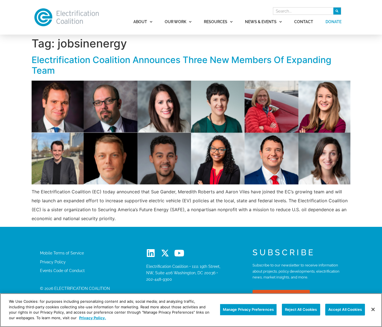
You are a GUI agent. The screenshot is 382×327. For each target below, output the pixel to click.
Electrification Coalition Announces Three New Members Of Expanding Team (181, 65)
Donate (333, 21)
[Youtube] (179, 253)
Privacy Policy (53, 261)
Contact (303, 21)
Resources (215, 21)
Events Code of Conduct (62, 270)
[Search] (337, 11)
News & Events (261, 21)
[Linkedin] (150, 253)
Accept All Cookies (345, 309)
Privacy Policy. (92, 317)
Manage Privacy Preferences (248, 309)
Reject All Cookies (301, 309)
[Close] (373, 309)
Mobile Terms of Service (62, 253)
